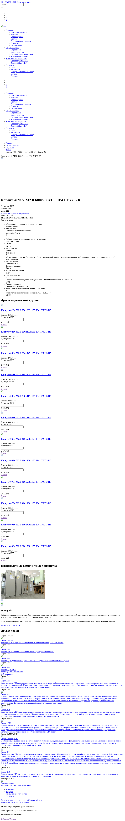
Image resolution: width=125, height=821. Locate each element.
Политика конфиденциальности (14, 800)
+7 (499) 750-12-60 (9, 2)
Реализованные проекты (21, 41)
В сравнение (23, 213)
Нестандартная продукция (22, 54)
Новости (14, 34)
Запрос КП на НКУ (19, 63)
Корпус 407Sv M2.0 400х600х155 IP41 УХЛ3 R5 (26, 482)
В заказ (4, 213)
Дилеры (14, 74)
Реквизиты (15, 69)
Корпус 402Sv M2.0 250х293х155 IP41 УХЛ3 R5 (26, 310)
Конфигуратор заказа (19, 56)
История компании (19, 32)
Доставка (14, 76)
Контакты (10, 65)
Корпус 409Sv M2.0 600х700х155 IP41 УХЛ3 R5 (26, 546)
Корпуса (9, 792)
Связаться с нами (24, 2)
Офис (13, 67)
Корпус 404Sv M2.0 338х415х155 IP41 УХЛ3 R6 (26, 417)
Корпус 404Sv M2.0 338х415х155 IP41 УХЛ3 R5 (26, 396)
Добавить (5, 819)
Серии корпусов (12, 48)
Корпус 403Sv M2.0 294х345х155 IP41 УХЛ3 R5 (26, 353)
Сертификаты (16, 45)
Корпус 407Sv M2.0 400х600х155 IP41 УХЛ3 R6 (26, 503)
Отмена (12, 819)
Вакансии (15, 43)
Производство (17, 37)
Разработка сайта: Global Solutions (15, 802)
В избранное (12, 213)
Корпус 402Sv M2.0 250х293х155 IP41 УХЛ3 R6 (26, 331)
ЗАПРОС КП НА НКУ (10, 625)
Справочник (16, 50)
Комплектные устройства (16, 59)
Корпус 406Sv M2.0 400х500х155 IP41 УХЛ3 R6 (26, 460)
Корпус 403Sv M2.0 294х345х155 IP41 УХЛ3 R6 (26, 374)
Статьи (14, 39)
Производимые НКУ (19, 61)
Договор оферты (35, 800)
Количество (6, 208)
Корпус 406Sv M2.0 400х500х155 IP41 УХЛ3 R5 (26, 439)
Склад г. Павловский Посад (22, 72)
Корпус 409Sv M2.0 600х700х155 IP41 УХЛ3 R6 (26, 524)
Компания (10, 30)
